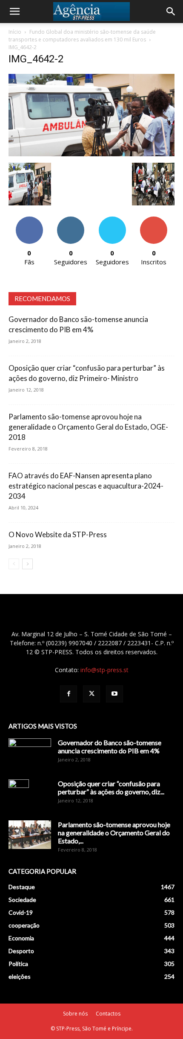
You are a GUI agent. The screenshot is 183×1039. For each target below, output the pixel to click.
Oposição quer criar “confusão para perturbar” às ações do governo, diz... (111, 787)
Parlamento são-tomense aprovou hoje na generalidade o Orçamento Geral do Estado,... (114, 832)
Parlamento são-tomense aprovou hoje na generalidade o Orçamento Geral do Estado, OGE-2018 (88, 427)
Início (15, 31)
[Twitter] (91, 693)
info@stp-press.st (104, 670)
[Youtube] (114, 693)
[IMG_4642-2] (91, 154)
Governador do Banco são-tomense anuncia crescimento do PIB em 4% (109, 746)
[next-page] (27, 564)
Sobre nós (75, 1013)
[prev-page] (14, 564)
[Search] (171, 11)
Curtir (29, 220)
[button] (14, 11)
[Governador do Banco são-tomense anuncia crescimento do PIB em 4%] (30, 753)
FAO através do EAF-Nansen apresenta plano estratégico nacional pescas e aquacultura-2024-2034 (86, 485)
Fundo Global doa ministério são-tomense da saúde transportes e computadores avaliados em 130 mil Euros (82, 35)
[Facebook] (68, 693)
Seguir (71, 220)
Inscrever (153, 220)
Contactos (108, 1013)
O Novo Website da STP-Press (58, 534)
